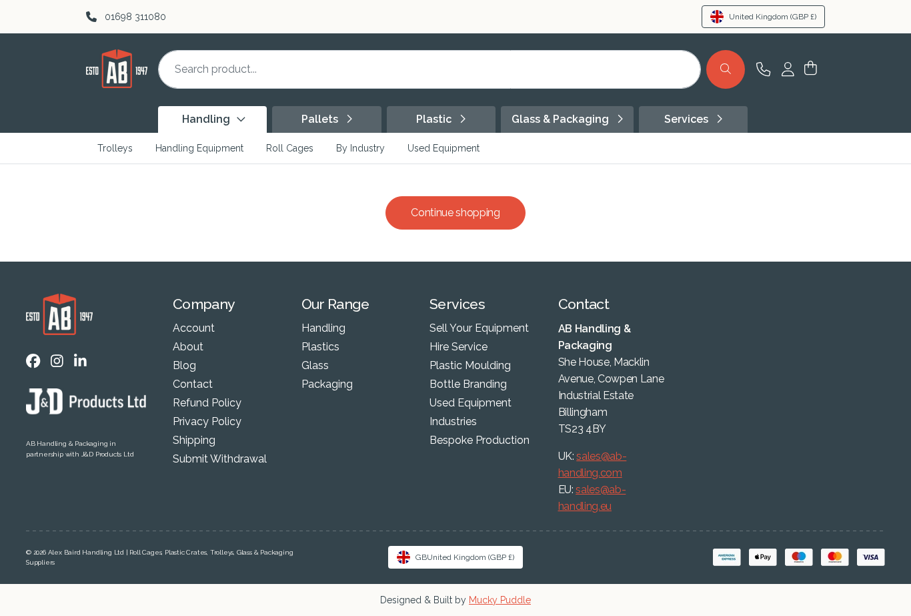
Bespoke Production (479, 440)
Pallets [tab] (321, 119)
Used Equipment (443, 148)
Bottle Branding (468, 384)
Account (194, 328)
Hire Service (458, 347)
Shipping (194, 440)
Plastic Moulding (470, 365)
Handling (323, 328)
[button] (810, 69)
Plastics (320, 347)
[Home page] (116, 84)
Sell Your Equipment (479, 328)
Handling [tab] (207, 119)
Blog (184, 365)
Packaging (327, 384)
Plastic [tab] (435, 119)
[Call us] (763, 69)
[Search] (725, 69)
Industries (453, 421)
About (188, 347)
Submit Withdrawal (220, 459)
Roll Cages (289, 148)
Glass (315, 365)
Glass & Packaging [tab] (562, 119)
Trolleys (115, 148)
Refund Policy (207, 403)
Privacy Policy (207, 421)
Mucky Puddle (500, 600)
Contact (193, 384)
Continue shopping (455, 212)
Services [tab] (687, 119)
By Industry (360, 148)
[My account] (788, 69)
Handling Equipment (199, 148)
